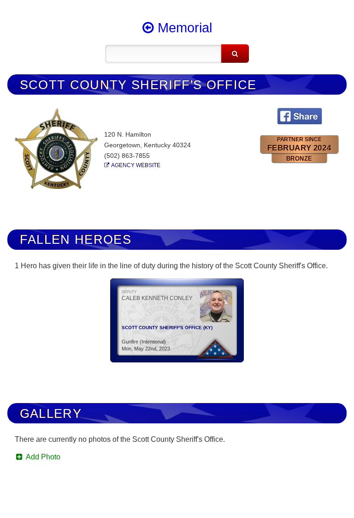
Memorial (183, 27)
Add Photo (42, 457)
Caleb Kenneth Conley (157, 298)
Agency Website (135, 165)
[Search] (235, 53)
